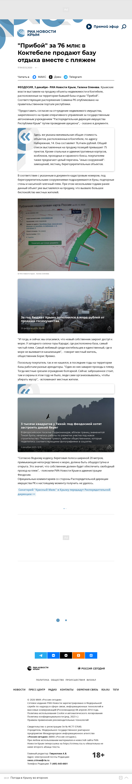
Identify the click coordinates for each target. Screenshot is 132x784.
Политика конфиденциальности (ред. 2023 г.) (52, 717)
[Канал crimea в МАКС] (91, 655)
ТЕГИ (116, 690)
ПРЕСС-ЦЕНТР (37, 690)
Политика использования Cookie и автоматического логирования (65, 713)
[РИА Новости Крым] (36, 33)
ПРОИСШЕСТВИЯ (75, 680)
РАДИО (52, 690)
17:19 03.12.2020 (25, 67)
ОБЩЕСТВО (57, 680)
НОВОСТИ (19, 690)
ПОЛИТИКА (42, 680)
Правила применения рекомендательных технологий (58, 720)
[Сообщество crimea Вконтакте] (53, 655)
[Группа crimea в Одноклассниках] (78, 655)
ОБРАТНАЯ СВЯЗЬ (87, 690)
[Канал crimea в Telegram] (41, 655)
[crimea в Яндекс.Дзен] (66, 655)
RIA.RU (105, 690)
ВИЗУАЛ (91, 680)
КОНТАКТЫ (67, 690)
